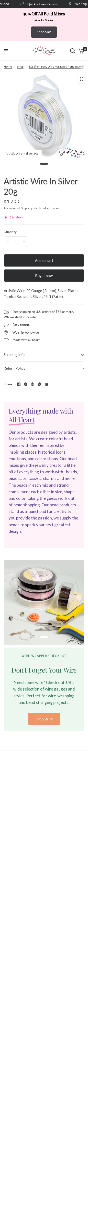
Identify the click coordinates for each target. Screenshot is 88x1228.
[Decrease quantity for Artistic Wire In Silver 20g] (8, 242)
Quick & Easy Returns (39, 4)
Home (8, 66)
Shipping (26, 208)
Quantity (10, 232)
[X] (26, 384)
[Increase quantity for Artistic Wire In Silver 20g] (24, 242)
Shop (20, 66)
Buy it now (44, 275)
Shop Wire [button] (44, 719)
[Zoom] (81, 79)
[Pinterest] (32, 384)
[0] (80, 51)
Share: (8, 384)
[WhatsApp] (39, 384)
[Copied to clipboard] (46, 384)
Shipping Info (14, 354)
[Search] (72, 51)
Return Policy (14, 368)
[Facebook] (19, 384)
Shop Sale (44, 32)
